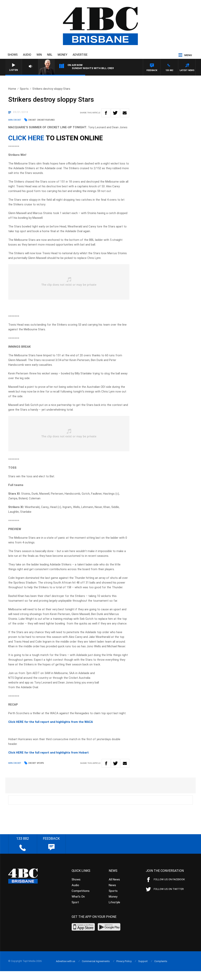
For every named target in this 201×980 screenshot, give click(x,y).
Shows (13, 54)
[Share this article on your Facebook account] (105, 112)
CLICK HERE (26, 138)
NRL (49, 54)
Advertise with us (65, 961)
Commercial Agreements (96, 961)
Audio (27, 54)
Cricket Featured (46, 120)
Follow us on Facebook (169, 879)
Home (12, 89)
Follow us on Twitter (169, 889)
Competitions (81, 891)
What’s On (78, 896)
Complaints (160, 961)
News (112, 885)
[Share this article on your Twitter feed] (115, 112)
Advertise (80, 54)
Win (39, 54)
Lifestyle (114, 902)
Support (143, 961)
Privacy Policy (124, 961)
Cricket (32, 120)
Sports (24, 89)
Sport (75, 902)
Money (62, 54)
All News (114, 879)
